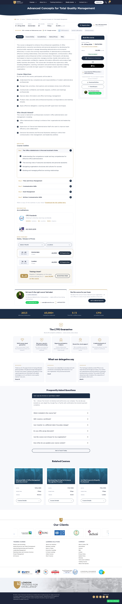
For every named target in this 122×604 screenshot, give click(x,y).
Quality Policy (82, 556)
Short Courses (49, 556)
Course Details (29, 500)
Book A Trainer (50, 548)
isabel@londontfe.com (48, 302)
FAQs (62, 37)
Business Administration (33, 19)
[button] (45, 253)
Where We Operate (84, 563)
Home (17, 19)
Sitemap (81, 557)
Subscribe (99, 2)
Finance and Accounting (19, 544)
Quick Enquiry (93, 86)
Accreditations (42, 37)
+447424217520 (61, 302)
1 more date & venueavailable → (90, 46)
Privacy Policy (82, 554)
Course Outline (30, 37)
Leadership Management (19, 550)
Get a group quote (96, 300)
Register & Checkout (94, 58)
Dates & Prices (53, 37)
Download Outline (94, 82)
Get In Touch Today (61, 450)
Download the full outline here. (55, 202)
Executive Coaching (51, 550)
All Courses (16, 556)
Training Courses (83, 561)
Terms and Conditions (84, 559)
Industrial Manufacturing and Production (23, 548)
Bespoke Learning (50, 546)
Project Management (18, 554)
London (80, 552)
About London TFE (83, 544)
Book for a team (62, 276)
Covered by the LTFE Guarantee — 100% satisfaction (93, 72)
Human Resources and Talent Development (24, 546)
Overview (19, 37)
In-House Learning (50, 552)
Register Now (86, 25)
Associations (82, 546)
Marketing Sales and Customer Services (23, 552)
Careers (81, 548)
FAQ (80, 550)
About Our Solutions (51, 544)
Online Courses (49, 554)
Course (23, 19)
